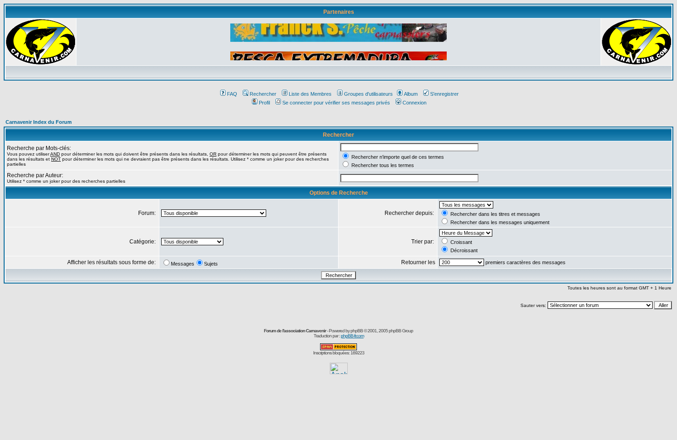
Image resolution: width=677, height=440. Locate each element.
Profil (264, 102)
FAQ (232, 94)
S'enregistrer (444, 94)
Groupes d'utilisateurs (368, 94)
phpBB (356, 330)
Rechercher (263, 94)
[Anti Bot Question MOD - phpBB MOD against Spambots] (338, 348)
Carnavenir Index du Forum (39, 122)
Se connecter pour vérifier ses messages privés (336, 102)
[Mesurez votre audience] (339, 372)
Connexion (414, 102)
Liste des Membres (310, 94)
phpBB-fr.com (352, 335)
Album (411, 94)
